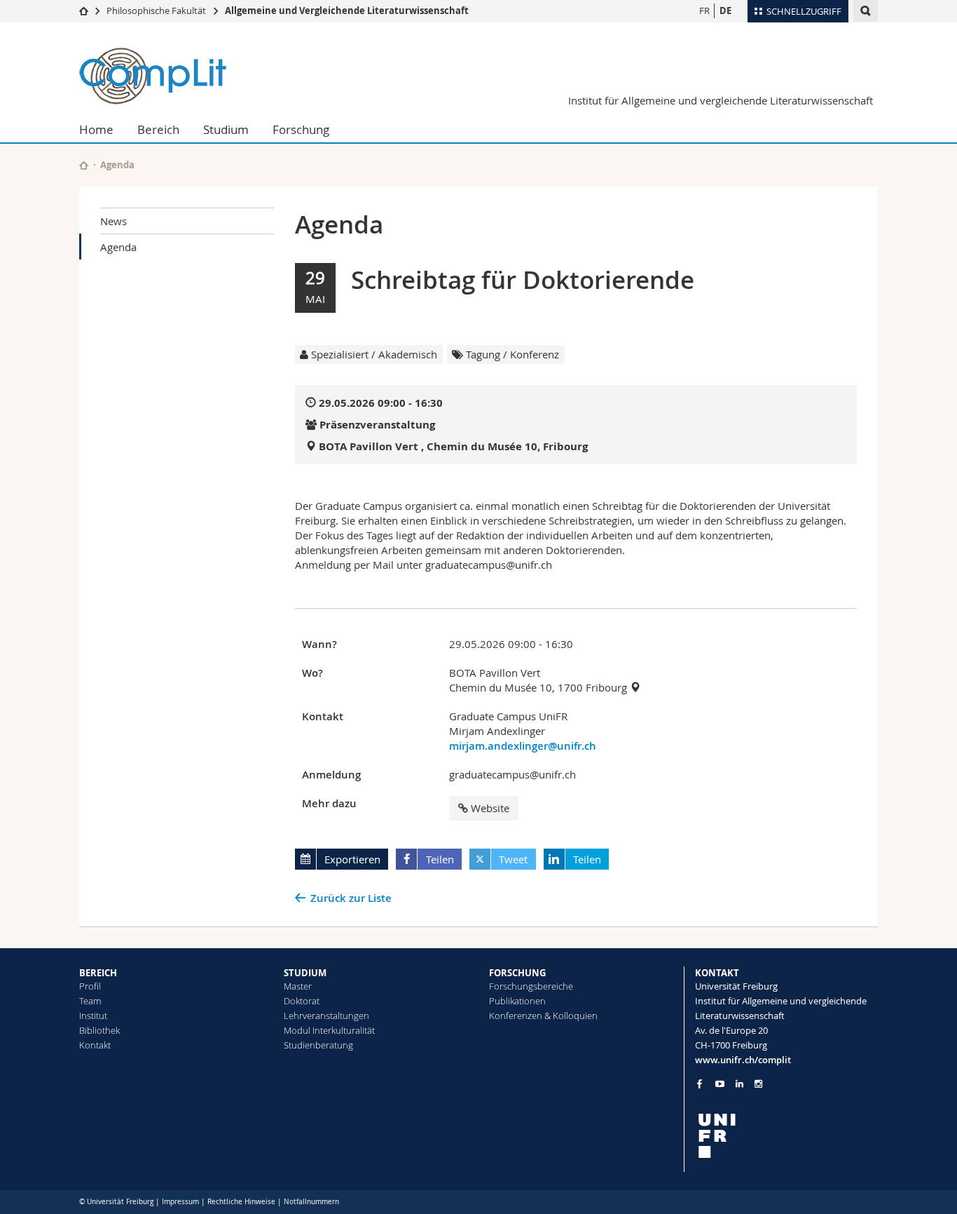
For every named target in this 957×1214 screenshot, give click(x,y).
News (113, 221)
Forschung (301, 129)
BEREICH (98, 972)
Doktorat (301, 1000)
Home (96, 129)
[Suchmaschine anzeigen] (865, 11)
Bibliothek (99, 1030)
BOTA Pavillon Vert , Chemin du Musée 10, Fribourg (453, 446)
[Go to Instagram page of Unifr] (758, 1083)
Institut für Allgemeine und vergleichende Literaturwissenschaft (720, 100)
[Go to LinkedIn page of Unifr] (739, 1083)
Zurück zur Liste (351, 898)
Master (298, 986)
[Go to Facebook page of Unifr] (699, 1083)
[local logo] (787, 1135)
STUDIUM (305, 972)
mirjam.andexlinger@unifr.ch (522, 745)
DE (725, 10)
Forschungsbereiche (531, 986)
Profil (90, 986)
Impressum (180, 1201)
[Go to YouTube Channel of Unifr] (719, 1083)
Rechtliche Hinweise (241, 1201)
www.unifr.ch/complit (743, 1059)
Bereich (158, 129)
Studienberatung (318, 1045)
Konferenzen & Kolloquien (543, 1015)
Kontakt (95, 1045)
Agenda (118, 247)
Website (490, 808)
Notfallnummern (311, 1201)
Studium (226, 129)
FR (704, 10)
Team (90, 1000)
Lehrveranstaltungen (326, 1015)
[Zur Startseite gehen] (83, 10)
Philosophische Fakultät (156, 10)
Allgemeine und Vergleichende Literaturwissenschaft (347, 10)
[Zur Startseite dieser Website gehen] (83, 165)
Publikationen (517, 1000)
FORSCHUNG (517, 972)
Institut (93, 1015)
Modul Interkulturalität (329, 1030)
